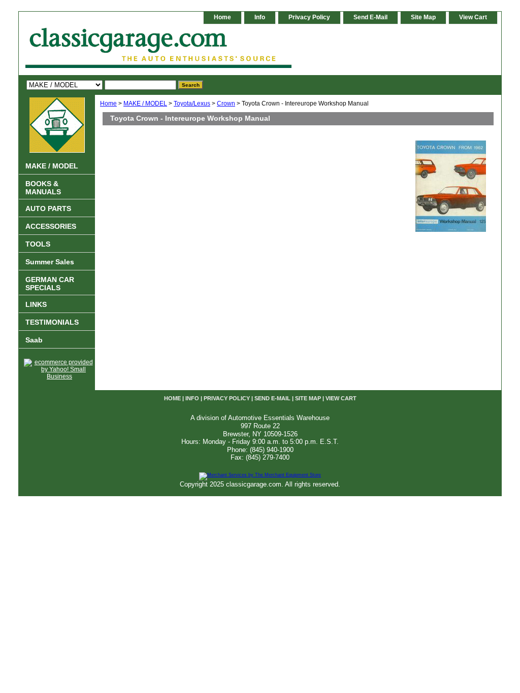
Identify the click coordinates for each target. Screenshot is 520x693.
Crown (226, 103)
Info (259, 17)
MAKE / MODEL (145, 103)
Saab (34, 340)
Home (108, 103)
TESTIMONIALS (52, 322)
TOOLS (37, 244)
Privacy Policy (309, 17)
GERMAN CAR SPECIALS (49, 283)
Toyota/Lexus (192, 103)
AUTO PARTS (48, 208)
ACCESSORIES (50, 226)
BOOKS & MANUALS (43, 188)
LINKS (36, 304)
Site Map (423, 17)
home (222, 17)
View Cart (473, 17)
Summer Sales (49, 262)
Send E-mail (370, 17)
